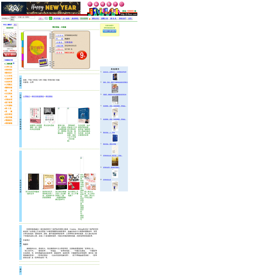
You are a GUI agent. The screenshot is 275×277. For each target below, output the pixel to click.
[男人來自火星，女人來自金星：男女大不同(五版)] (90, 182)
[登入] (41, 19)
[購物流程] (95, 19)
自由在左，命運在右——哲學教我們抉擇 (114, 72)
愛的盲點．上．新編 (109, 132)
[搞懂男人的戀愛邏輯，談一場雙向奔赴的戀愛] (36, 115)
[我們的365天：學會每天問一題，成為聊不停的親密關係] (48, 182)
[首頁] (122, 6)
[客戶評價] (46, 19)
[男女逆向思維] (50, 115)
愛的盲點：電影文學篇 (109, 144)
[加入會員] (103, 6)
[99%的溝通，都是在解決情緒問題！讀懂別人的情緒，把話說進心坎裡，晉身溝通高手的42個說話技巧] (82, 165)
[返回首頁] (130, 19)
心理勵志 (26, 96)
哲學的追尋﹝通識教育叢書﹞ (111, 167)
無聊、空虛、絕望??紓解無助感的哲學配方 (115, 82)
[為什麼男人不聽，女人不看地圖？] (73, 182)
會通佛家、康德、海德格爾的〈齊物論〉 (114, 106)
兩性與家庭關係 (38, 96)
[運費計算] (104, 19)
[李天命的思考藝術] (33, 182)
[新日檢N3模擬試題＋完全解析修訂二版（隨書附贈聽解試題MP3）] (61, 182)
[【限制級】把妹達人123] (72, 115)
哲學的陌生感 (107, 179)
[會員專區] (75, 19)
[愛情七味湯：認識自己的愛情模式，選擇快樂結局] (62, 115)
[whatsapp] (50, 19)
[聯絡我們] (122, 19)
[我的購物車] (96, 6)
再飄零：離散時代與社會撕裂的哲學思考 (114, 94)
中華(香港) (69, 42)
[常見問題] (115, 6)
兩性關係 (49, 96)
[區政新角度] (9, 38)
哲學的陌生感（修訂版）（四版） (112, 155)
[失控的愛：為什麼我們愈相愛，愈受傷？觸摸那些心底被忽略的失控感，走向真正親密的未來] (85, 115)
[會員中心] (109, 6)
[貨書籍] (84, 19)
